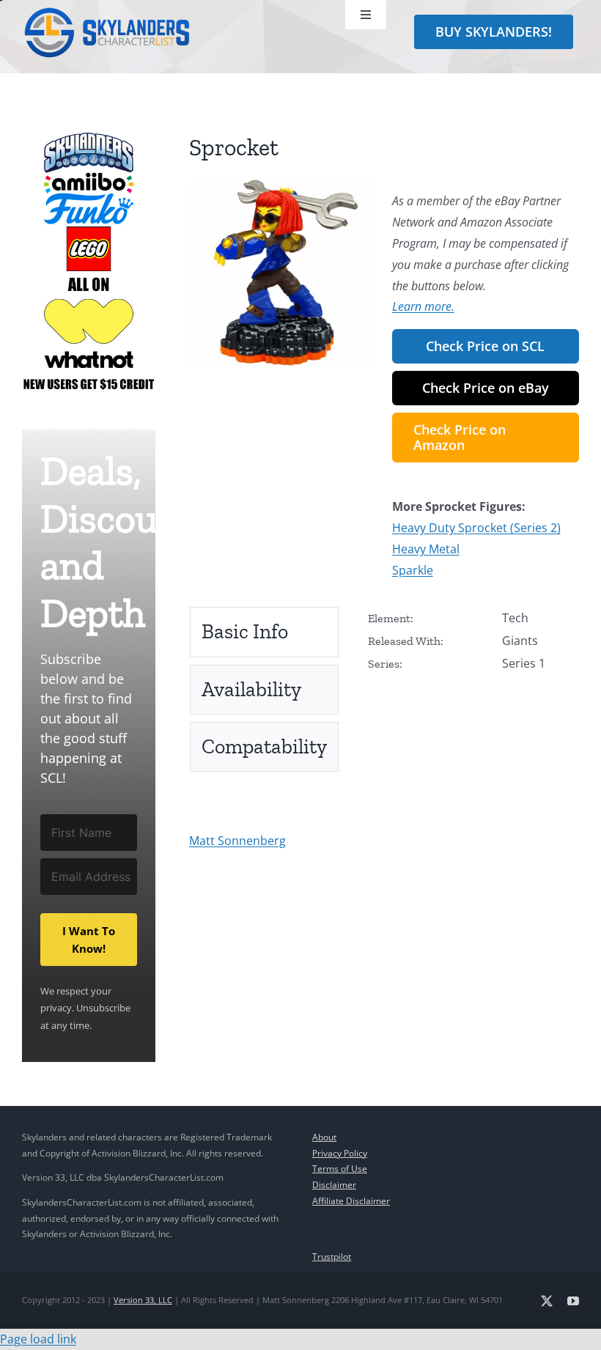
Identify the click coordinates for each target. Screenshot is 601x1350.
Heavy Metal (426, 549)
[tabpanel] (473, 649)
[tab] (264, 632)
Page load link (38, 1339)
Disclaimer (334, 1185)
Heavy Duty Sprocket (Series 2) (476, 528)
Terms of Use (339, 1168)
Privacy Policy (339, 1153)
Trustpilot (331, 1256)
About (324, 1137)
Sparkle (412, 570)
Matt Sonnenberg (237, 841)
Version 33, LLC (143, 1299)
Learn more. (423, 306)
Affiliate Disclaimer (351, 1201)
